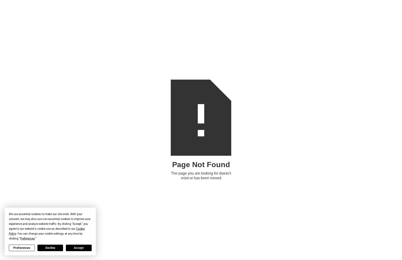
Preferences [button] (27, 238)
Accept (79, 248)
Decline (50, 248)
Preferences (21, 248)
